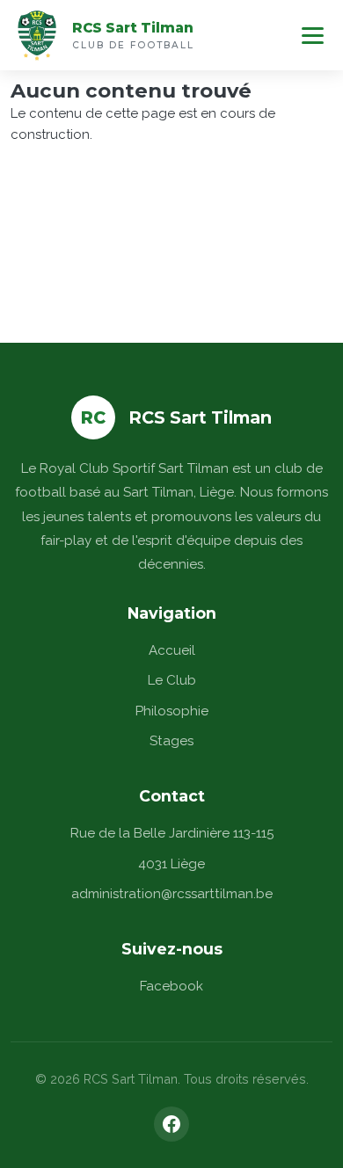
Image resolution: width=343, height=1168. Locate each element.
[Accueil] (37, 35)
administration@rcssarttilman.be (172, 894)
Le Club (172, 680)
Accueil (172, 650)
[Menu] (312, 35)
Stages (171, 741)
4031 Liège (171, 864)
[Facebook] (171, 1124)
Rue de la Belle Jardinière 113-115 (172, 833)
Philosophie (171, 711)
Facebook (171, 986)
